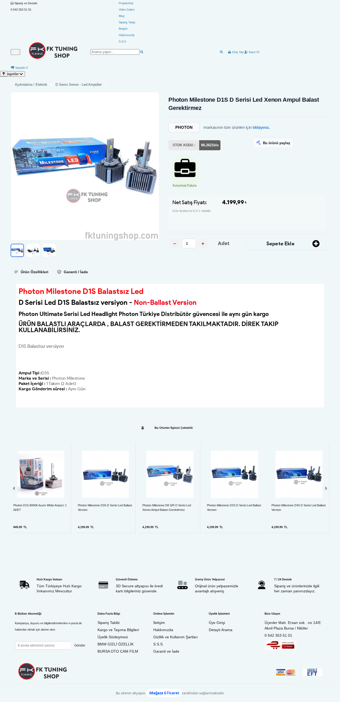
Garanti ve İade (166, 651)
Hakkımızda (126, 35)
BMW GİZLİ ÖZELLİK (115, 644)
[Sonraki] (326, 487)
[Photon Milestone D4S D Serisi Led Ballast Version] (298, 474)
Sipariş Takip (127, 22)
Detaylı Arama (220, 630)
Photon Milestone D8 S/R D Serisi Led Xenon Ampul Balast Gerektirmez (166, 507)
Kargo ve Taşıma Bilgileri (118, 630)
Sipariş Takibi (108, 622)
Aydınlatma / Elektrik (31, 85)
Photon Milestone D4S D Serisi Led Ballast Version (298, 507)
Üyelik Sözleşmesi (112, 637)
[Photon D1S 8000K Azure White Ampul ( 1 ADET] (40, 474)
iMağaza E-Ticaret (164, 693)
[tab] (31, 271)
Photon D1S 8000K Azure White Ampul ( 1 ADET (40, 507)
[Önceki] (14, 487)
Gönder (79, 645)
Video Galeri (126, 9)
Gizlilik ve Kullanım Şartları (175, 637)
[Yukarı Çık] (3, 73)
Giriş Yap (237, 52)
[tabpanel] (170, 346)
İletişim (123, 28)
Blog (121, 16)
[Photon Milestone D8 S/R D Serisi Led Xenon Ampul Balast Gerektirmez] (169, 474)
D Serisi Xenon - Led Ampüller (79, 85)
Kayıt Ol (253, 52)
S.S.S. (158, 644)
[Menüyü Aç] (15, 52)
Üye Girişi (217, 622)
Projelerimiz (126, 3)
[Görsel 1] (17, 250)
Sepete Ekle (280, 244)
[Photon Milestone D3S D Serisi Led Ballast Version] (105, 474)
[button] (85, 166)
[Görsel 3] (49, 250)
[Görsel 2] (33, 250)
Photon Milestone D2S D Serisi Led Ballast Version (234, 507)
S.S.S (122, 41)
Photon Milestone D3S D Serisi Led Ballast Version (105, 507)
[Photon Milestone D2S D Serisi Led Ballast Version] (234, 474)
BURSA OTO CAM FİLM (117, 651)
